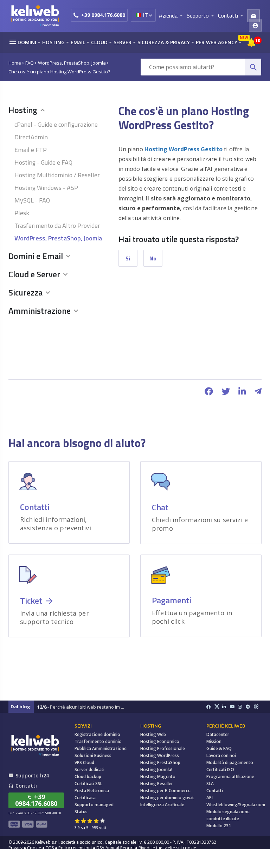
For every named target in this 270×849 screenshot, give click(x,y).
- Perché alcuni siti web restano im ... (80, 707)
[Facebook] (210, 707)
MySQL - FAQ (32, 200)
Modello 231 (218, 826)
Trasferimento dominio (98, 741)
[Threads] (258, 707)
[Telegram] (250, 707)
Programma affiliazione (230, 777)
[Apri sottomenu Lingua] (150, 15)
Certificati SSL (88, 784)
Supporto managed (94, 805)
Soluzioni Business (93, 755)
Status (81, 812)
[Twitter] (218, 707)
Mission (213, 741)
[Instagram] (242, 707)
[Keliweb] (34, 745)
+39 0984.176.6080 (103, 15)
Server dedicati (89, 769)
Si (128, 258)
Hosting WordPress (159, 755)
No (152, 258)
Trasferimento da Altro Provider (57, 225)
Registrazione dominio (97, 734)
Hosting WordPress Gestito (183, 149)
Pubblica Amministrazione (101, 748)
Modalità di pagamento (229, 762)
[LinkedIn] (226, 707)
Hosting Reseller (156, 784)
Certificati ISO (220, 769)
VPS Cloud (84, 762)
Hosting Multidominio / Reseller (57, 175)
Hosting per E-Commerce (165, 791)
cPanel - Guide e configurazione (56, 124)
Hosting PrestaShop (160, 762)
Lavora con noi (221, 755)
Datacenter (217, 734)
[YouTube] (234, 707)
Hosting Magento (157, 777)
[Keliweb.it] (34, 15)
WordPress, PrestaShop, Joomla (58, 238)
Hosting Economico (159, 741)
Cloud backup (88, 777)
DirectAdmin (31, 137)
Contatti (214, 791)
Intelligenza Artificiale (162, 805)
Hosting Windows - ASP (46, 187)
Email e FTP (30, 149)
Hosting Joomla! (156, 769)
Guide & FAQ (219, 748)
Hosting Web (153, 734)
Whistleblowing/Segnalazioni (235, 805)
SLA (210, 784)
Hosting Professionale (162, 748)
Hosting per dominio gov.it (167, 798)
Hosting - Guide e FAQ (43, 162)
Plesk (21, 213)
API (209, 798)
